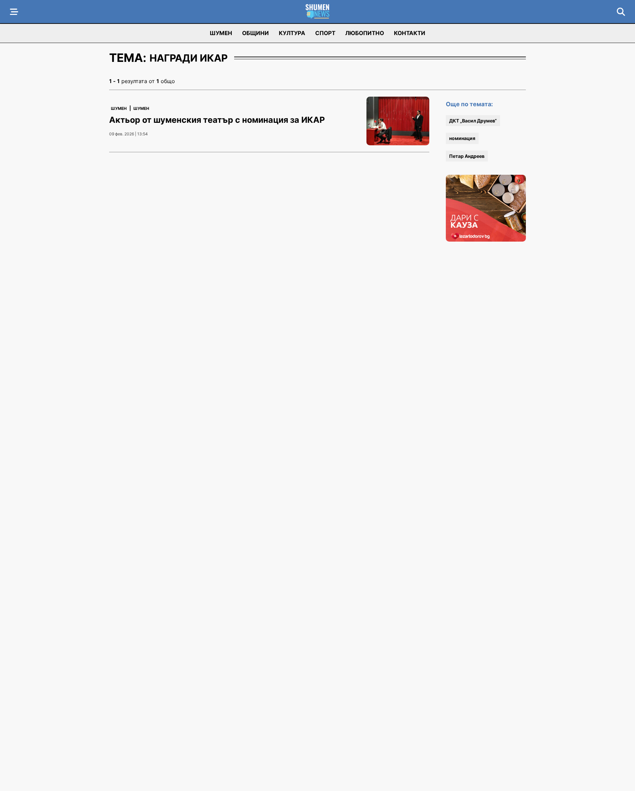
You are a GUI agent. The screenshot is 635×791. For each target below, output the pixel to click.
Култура (292, 33)
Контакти (409, 33)
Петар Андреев (467, 156)
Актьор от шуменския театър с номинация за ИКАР (217, 120)
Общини (255, 33)
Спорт (325, 33)
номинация (462, 138)
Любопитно (364, 33)
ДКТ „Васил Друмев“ (473, 120)
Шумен (221, 33)
